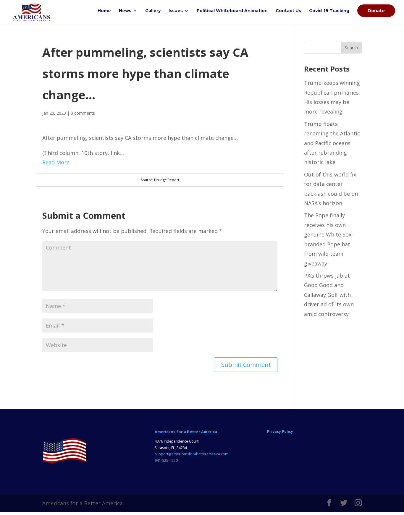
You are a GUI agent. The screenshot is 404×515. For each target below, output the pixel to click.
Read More (56, 162)
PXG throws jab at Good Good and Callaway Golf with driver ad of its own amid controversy (329, 295)
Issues (176, 11)
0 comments (83, 113)
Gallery (153, 11)
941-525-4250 (166, 460)
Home (104, 11)
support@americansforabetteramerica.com (191, 453)
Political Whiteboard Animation (232, 11)
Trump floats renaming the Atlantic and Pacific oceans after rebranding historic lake (332, 143)
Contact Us (288, 11)
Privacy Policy (280, 431)
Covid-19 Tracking (329, 11)
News (125, 11)
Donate (376, 10)
